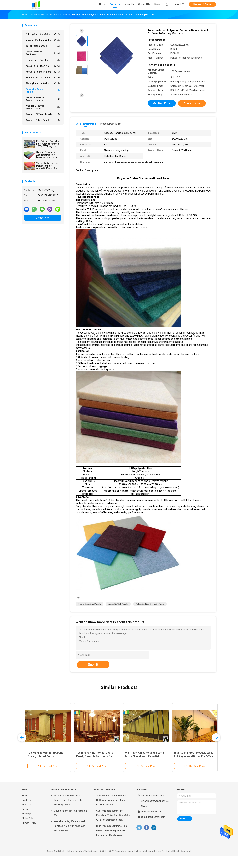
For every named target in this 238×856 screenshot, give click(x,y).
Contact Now (43, 217)
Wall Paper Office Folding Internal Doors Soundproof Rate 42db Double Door (141, 756)
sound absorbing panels (89, 604)
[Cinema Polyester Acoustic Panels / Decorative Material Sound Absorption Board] (29, 155)
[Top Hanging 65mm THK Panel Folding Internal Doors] (44, 725)
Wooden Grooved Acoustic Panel (43, 107)
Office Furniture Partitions (43, 53)
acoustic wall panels (118, 604)
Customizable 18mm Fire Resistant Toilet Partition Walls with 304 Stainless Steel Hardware (113, 815)
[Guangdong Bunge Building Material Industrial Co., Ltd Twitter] (139, 827)
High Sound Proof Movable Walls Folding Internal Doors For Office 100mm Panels (190, 756)
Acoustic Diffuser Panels (43, 114)
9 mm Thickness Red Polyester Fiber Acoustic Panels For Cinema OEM (47, 166)
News (25, 809)
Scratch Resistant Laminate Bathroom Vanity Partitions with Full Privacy (111, 800)
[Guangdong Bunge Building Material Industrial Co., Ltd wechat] (42, 209)
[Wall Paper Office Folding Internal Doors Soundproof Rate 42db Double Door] (142, 725)
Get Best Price (161, 103)
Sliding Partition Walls (43, 83)
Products (27, 800)
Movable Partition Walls (43, 40)
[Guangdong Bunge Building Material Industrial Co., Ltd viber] (49, 209)
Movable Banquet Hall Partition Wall (70, 813)
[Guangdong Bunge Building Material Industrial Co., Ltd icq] (57, 209)
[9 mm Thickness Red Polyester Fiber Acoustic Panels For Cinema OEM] (29, 166)
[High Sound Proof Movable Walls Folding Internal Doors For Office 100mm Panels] (191, 725)
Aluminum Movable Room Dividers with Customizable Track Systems (68, 800)
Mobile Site (27, 818)
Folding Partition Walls (43, 34)
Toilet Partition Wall (43, 46)
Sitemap (26, 813)
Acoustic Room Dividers (43, 71)
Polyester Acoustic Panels (43, 90)
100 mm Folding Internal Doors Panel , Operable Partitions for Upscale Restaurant (91, 756)
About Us (26, 804)
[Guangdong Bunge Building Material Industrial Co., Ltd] (36, 5)
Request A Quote (202, 4)
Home (25, 795)
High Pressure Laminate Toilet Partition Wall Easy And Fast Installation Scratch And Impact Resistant (112, 831)
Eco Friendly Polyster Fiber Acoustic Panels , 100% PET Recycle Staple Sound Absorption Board (48, 144)
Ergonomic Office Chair (43, 60)
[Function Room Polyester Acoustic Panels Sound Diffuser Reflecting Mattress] (116, 56)
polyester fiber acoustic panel (150, 604)
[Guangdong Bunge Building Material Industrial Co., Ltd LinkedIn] (154, 827)
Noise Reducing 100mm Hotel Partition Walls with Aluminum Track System (69, 826)
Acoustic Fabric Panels (43, 120)
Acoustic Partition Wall (43, 66)
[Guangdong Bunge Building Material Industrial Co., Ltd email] (26, 209)
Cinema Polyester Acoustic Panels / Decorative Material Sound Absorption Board (46, 155)
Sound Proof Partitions (43, 77)
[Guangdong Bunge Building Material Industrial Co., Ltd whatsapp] (34, 209)
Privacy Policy (29, 822)
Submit (93, 665)
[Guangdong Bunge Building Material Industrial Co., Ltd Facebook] (146, 827)
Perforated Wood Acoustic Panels (43, 98)
